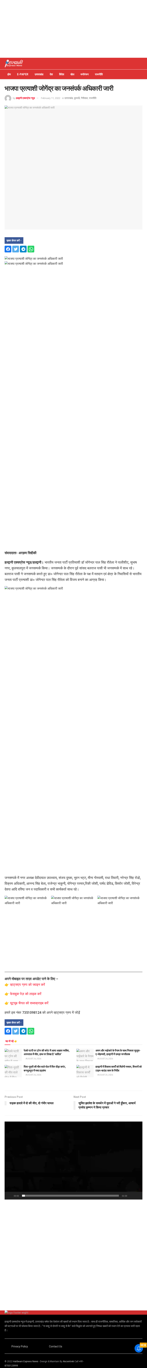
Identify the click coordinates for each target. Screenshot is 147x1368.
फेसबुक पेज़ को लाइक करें (25, 994)
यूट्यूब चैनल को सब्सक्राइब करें (29, 1003)
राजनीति (99, 74)
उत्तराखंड (39, 74)
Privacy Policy (19, 1346)
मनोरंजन (85, 74)
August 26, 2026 (33, 1059)
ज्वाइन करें (39, 985)
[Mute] (131, 1196)
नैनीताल (84, 98)
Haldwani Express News (25, 1361)
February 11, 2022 (50, 98)
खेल (72, 74)
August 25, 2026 (105, 1075)
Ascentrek (68, 1361)
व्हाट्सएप (16, 985)
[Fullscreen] (137, 1196)
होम (9, 74)
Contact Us (55, 1346)
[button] (73, 1160)
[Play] (9, 1196)
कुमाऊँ (77, 98)
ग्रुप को (27, 985)
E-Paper (22, 74)
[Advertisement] (73, 29)
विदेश (61, 74)
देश (51, 74)
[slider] (70, 1196)
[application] (73, 1161)
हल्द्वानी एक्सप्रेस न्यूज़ (25, 98)
